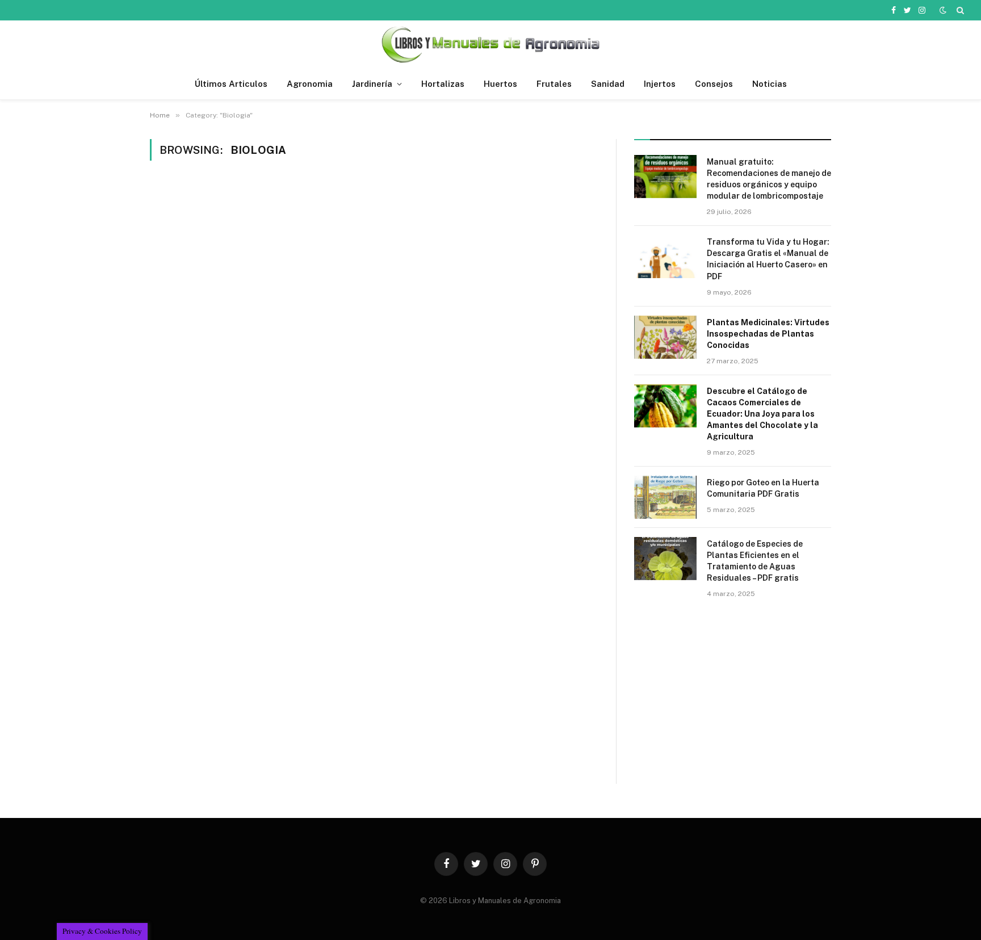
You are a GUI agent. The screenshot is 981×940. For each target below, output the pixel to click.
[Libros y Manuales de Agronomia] (490, 44)
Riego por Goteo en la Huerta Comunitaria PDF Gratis (763, 488)
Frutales (554, 84)
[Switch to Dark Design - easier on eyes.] (943, 10)
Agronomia (310, 84)
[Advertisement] (732, 703)
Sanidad (607, 84)
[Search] (959, 10)
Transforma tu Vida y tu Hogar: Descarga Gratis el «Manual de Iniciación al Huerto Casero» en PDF (768, 258)
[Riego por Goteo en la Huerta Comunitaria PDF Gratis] (665, 497)
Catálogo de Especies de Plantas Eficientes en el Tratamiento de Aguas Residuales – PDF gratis (755, 560)
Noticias (769, 84)
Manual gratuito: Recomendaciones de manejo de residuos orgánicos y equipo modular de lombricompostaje (769, 178)
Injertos (660, 84)
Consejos (714, 84)
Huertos (500, 84)
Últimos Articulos (231, 84)
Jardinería (372, 84)
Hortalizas (442, 84)
